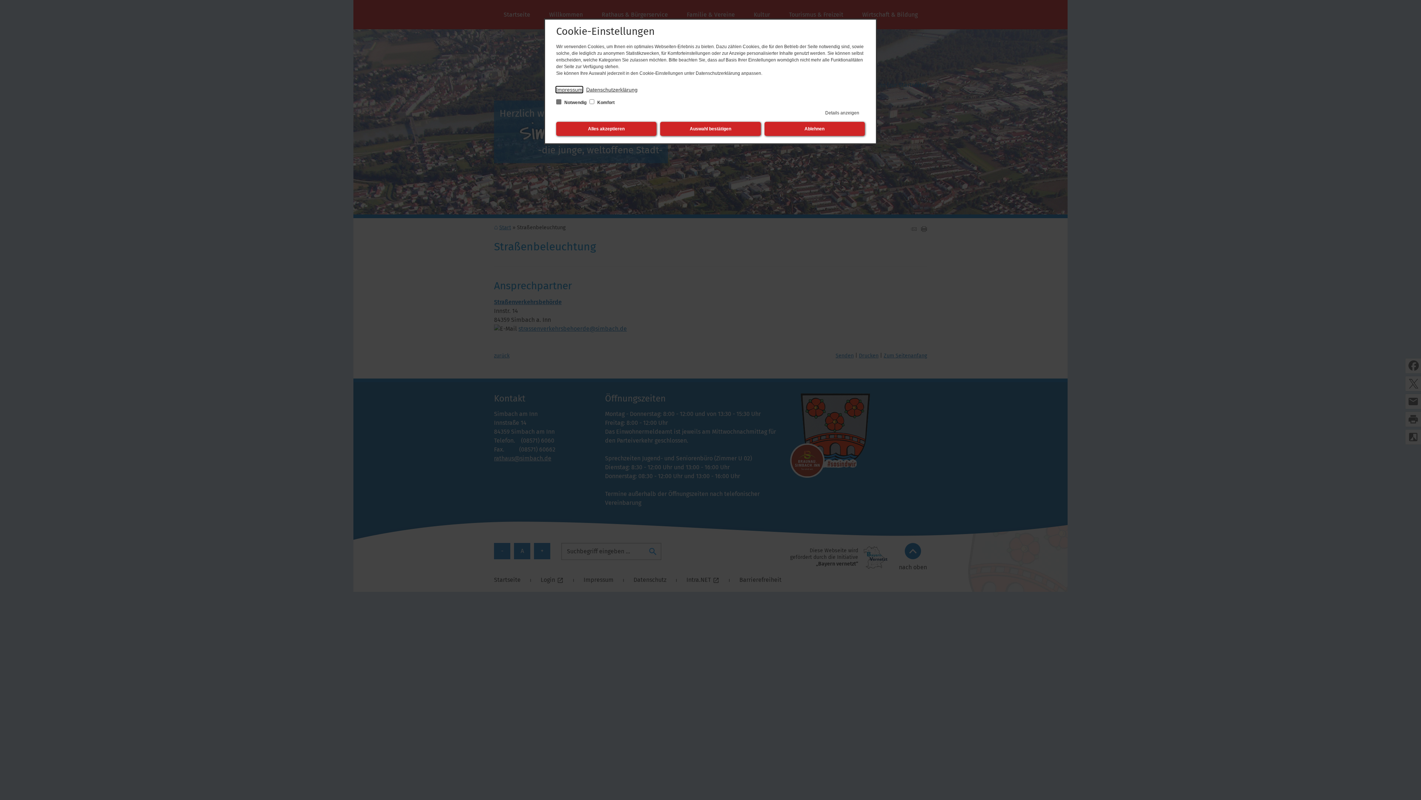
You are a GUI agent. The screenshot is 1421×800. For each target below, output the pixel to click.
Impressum (569, 90)
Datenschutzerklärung (612, 90)
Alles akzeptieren (606, 128)
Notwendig (575, 102)
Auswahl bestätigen (710, 128)
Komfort (605, 102)
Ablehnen (814, 128)
